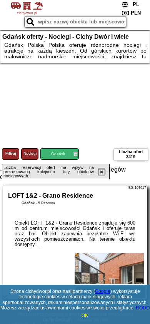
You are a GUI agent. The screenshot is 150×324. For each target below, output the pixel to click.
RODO (143, 308)
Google (102, 291)
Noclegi (30, 153)
